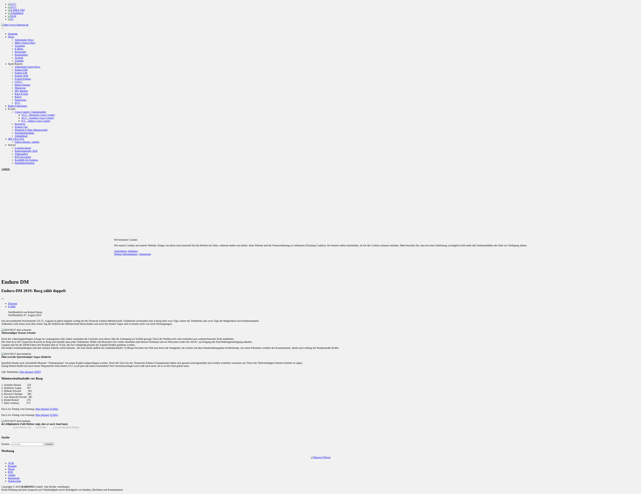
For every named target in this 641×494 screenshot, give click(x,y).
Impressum (145, 254)
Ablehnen (132, 251)
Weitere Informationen (126, 254)
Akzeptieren (120, 251)
